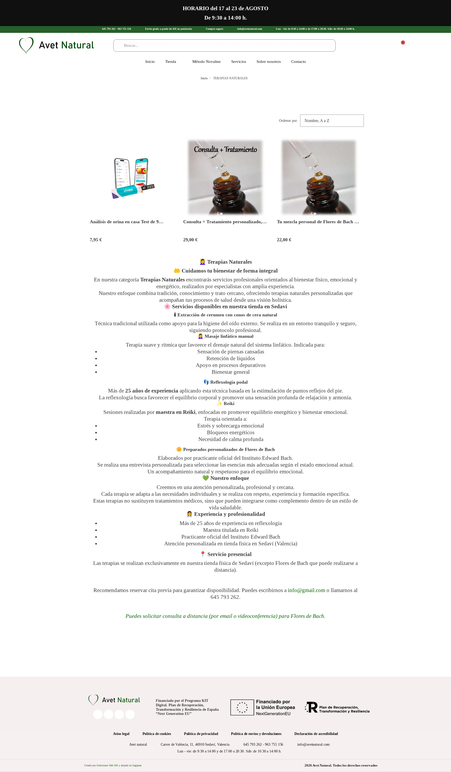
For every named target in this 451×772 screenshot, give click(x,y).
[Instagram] (119, 714)
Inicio (150, 61)
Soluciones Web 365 (107, 765)
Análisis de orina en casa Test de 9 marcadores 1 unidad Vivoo (124, 224)
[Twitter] (108, 714)
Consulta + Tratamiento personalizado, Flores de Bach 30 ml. (222, 224)
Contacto (298, 61)
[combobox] (224, 45)
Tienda (170, 61)
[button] (400, 45)
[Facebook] (98, 714)
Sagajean (136, 765)
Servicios (238, 61)
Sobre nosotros (269, 61)
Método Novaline (206, 61)
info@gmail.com (306, 590)
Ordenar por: (288, 121)
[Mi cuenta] (390, 45)
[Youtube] (130, 714)
